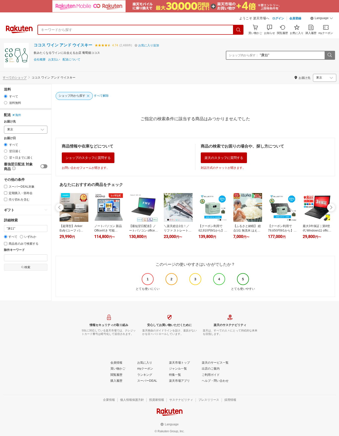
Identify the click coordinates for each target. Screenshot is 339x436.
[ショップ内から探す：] (330, 55)
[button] (321, 19)
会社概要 (40, 59)
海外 (18, 115)
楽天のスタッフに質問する (223, 158)
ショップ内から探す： (244, 55)
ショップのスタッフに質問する (88, 158)
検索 (27, 267)
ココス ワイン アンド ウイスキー (63, 45)
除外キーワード (14, 250)
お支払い (54, 59)
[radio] (5, 96)
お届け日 (10, 138)
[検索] (238, 30)
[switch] (43, 166)
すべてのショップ (15, 77)
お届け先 (10, 121)
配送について (71, 59)
